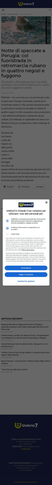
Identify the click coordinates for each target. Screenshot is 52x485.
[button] (26, 234)
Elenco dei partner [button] (28, 250)
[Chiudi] (46, 202)
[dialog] (26, 242)
